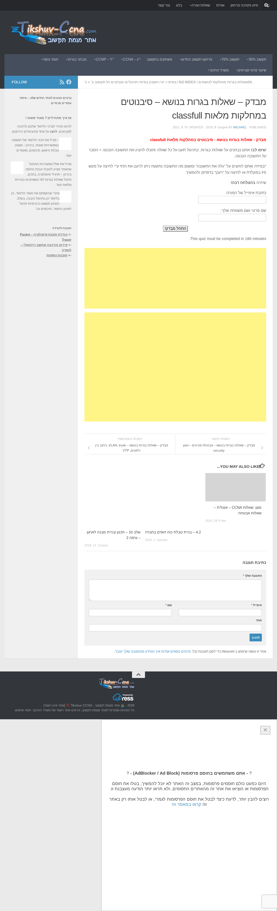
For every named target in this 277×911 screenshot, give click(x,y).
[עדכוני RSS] (61, 82)
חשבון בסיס (149, 82)
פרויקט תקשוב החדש (197, 59)
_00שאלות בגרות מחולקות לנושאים (226, 82)
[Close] (265, 730)
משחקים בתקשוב (159, 59)
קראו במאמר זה (186, 804)
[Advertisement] (187, 27)
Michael (239, 127)
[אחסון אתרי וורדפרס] (123, 700)
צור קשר (164, 5)
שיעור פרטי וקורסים (252, 70)
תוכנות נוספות (57, 255)
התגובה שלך (252, 575)
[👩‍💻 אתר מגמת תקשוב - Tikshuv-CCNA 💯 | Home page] (54, 32)
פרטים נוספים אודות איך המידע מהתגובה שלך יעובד (153, 651)
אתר (259, 620)
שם (168, 605)
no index (187, 82)
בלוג (179, 5)
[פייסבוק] (68, 82)
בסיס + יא (168, 82)
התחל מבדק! (175, 228)
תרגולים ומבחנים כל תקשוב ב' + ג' (111, 82)
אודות (220, 5)
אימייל (256, 605)
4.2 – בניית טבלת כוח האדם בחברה (173, 532)
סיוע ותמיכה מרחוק (244, 5)
